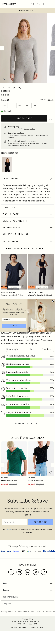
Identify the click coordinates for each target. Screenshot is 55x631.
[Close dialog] (53, 301)
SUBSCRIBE (14, 325)
